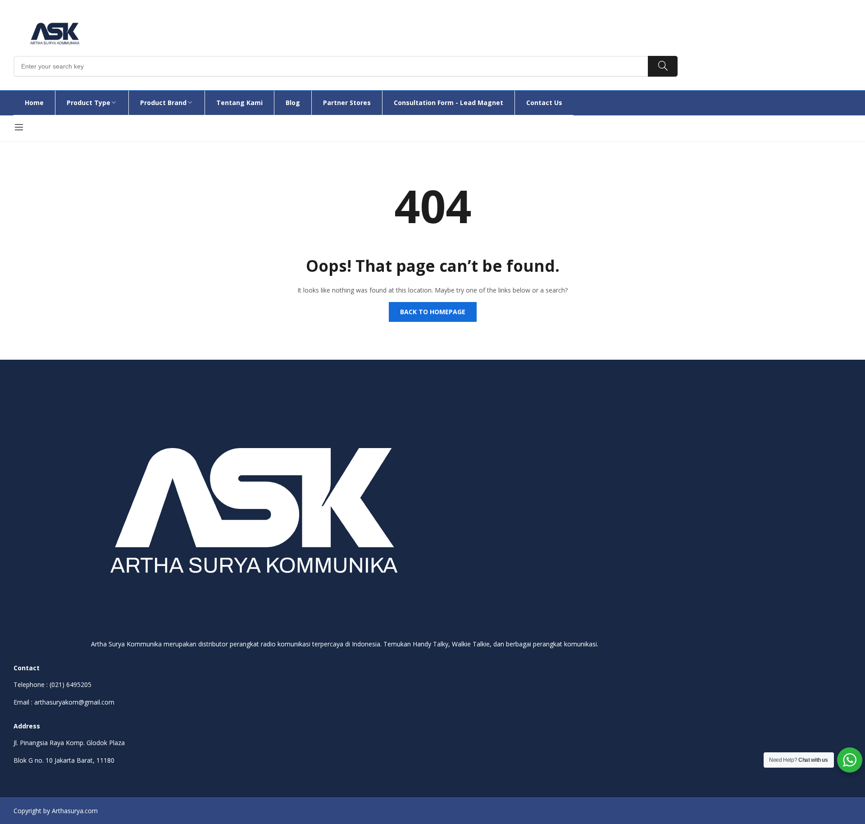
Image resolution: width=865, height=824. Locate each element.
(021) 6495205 (70, 684)
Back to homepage (432, 311)
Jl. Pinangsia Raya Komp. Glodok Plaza (69, 742)
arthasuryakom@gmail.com (74, 702)
